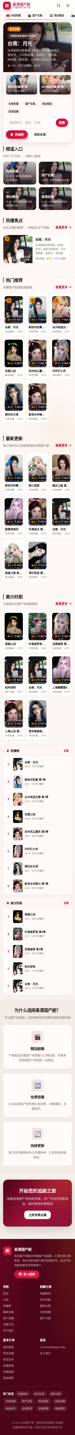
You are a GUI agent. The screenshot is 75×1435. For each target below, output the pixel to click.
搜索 (62, 122)
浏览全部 (40, 134)
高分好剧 (45, 1299)
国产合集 (30, 103)
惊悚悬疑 (8, 1372)
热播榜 (19, 134)
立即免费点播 (37, 1215)
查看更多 (61, 227)
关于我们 (8, 1330)
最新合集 (8, 1312)
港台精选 (47, 103)
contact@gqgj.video (53, 1347)
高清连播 (13, 111)
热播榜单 (45, 1293)
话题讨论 (8, 1324)
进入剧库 (29, 1274)
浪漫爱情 (8, 1365)
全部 (66, 750)
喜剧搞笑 (8, 1378)
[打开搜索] (59, 6)
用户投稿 (8, 1318)
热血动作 (8, 1359)
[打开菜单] (68, 6)
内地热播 (13, 103)
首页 (5, 1293)
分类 (5, 1299)
